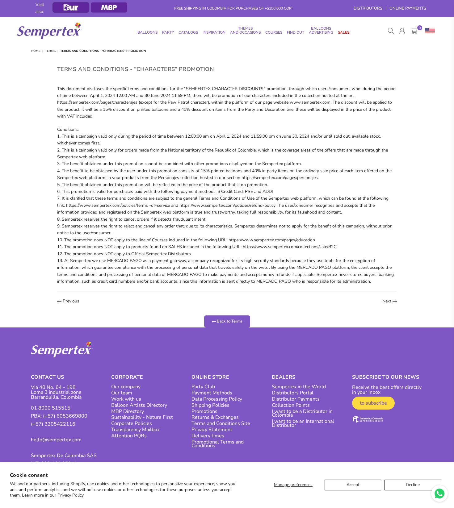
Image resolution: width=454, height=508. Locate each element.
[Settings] (428, 30)
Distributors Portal (292, 392)
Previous (70, 301)
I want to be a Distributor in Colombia (302, 413)
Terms (50, 51)
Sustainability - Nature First (142, 417)
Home (35, 51)
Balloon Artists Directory (139, 405)
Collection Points (291, 405)
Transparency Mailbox (135, 429)
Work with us (126, 399)
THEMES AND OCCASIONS (245, 30)
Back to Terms (229, 321)
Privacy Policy (70, 495)
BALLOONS (147, 32)
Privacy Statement (211, 429)
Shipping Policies (210, 405)
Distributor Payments (296, 399)
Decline (413, 485)
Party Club (203, 386)
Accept (353, 485)
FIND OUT (295, 32)
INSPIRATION (214, 32)
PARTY (168, 32)
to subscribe (373, 403)
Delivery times (207, 435)
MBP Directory (127, 411)
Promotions (204, 411)
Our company (126, 386)
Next (387, 301)
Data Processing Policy (216, 399)
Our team (121, 392)
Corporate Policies (131, 423)
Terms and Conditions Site (220, 423)
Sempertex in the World (299, 386)
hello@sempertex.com (56, 439)
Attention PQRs (129, 435)
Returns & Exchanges (215, 417)
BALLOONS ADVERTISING (321, 30)
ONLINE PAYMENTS (407, 8)
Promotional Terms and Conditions (217, 444)
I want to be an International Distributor (303, 423)
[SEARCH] (391, 30)
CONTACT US (47, 377)
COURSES (273, 32)
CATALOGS (188, 32)
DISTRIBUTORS (368, 8)
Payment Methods (211, 392)
